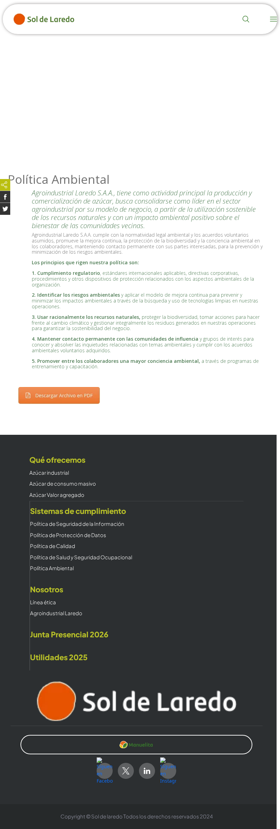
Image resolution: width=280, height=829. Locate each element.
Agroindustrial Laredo (56, 613)
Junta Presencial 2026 (69, 634)
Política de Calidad (52, 546)
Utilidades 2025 (59, 657)
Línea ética (43, 602)
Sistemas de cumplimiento (78, 511)
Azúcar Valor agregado (56, 495)
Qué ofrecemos (57, 459)
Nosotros (46, 589)
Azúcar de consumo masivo (62, 484)
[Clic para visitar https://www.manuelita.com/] (136, 745)
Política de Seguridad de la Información (77, 524)
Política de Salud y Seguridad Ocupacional (81, 557)
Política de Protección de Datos (68, 535)
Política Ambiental (52, 568)
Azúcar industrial (49, 473)
